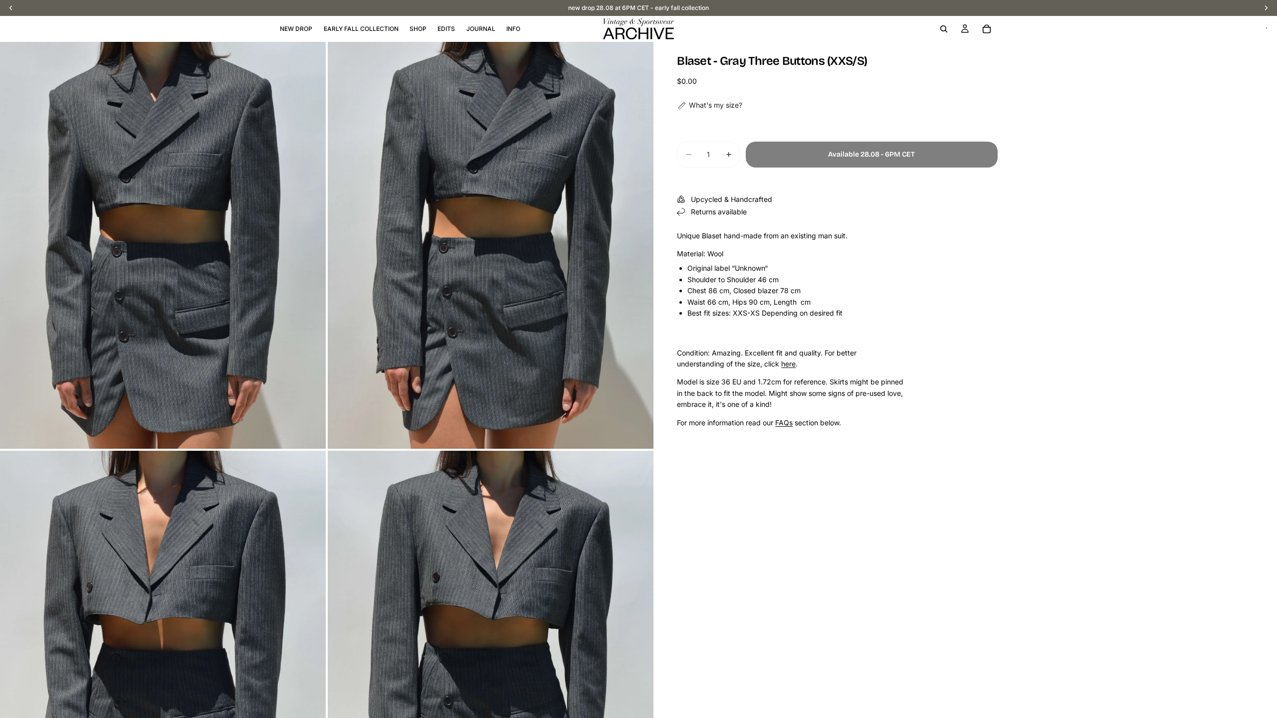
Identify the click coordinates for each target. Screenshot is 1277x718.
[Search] (944, 29)
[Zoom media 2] (490, 245)
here (788, 363)
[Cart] (987, 29)
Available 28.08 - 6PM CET (871, 154)
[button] (709, 105)
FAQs (784, 422)
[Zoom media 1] (163, 245)
